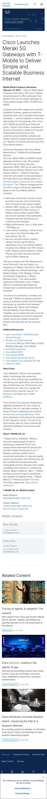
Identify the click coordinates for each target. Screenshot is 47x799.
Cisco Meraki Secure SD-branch (20, 358)
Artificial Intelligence (10, 684)
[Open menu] (41, 4)
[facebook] (1, 772)
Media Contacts (7, 761)
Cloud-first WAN (13, 363)
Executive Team (38, 754)
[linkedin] (23, 772)
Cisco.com (5, 754)
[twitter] (12, 772)
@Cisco (8, 397)
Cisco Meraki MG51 (14, 352)
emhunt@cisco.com (11, 552)
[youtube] (33, 772)
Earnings (20, 761)
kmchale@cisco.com (11, 533)
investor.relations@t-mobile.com (17, 506)
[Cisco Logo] (6, 4)
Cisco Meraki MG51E (15, 355)
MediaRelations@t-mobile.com (17, 498)
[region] (23, 786)
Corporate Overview (21, 754)
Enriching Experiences (16, 349)
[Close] (43, 777)
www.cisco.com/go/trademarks (19, 414)
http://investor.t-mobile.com (15, 509)
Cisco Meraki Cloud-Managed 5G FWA (23, 361)
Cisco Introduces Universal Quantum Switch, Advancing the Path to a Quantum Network (22, 721)
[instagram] (44, 772)
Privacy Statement (22, 788)
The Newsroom (21, 4)
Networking (7, 630)
